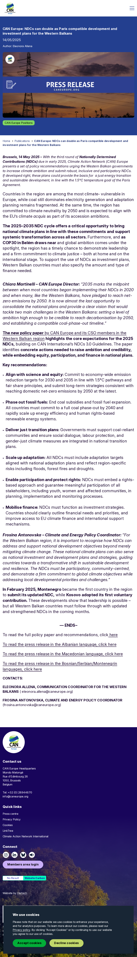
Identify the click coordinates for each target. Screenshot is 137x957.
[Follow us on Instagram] (6, 855)
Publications (22, 141)
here (113, 634)
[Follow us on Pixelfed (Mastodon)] (23, 855)
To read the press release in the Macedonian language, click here (63, 653)
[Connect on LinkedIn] (14, 855)
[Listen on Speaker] (32, 855)
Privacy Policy (12, 819)
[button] (23, 864)
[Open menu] (132, 8)
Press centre (10, 813)
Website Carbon (35, 878)
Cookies (8, 825)
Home (6, 141)
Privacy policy (21, 930)
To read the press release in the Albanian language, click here (59, 644)
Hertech (22, 893)
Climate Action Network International (25, 836)
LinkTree (8, 830)
